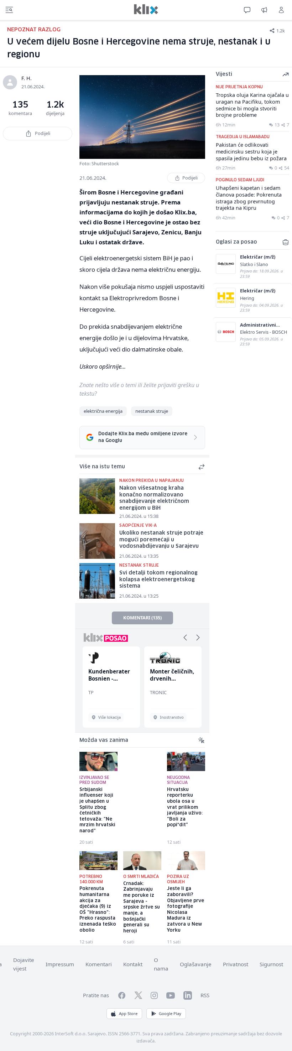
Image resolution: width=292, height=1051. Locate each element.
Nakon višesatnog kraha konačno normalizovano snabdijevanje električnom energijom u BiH (154, 498)
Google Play (170, 1013)
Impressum (60, 964)
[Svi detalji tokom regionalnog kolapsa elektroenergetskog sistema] (97, 581)
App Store (128, 1013)
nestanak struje (151, 411)
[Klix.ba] (146, 9)
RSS (204, 995)
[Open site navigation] (9, 10)
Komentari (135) (142, 617)
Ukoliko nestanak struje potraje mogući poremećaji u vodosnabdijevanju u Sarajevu (161, 540)
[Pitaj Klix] (247, 10)
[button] (185, 637)
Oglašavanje (196, 964)
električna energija (103, 411)
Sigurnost (271, 964)
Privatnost (235, 964)
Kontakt (132, 964)
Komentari (98, 964)
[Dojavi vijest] (264, 10)
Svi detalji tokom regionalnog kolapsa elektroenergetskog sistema (158, 580)
